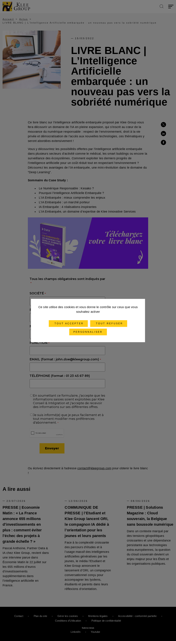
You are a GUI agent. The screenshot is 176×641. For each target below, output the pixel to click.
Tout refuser (109, 323)
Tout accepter (68, 323)
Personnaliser (87, 331)
